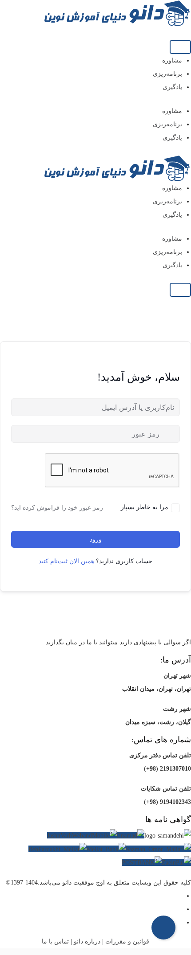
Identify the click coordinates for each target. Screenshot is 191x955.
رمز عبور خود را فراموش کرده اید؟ (57, 507)
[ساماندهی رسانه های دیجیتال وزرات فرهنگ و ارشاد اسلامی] (167, 835)
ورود (96, 539)
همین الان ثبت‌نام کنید (66, 561)
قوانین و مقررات (127, 941)
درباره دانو (87, 941)
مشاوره (172, 60)
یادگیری (172, 87)
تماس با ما (55, 941)
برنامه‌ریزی (167, 73)
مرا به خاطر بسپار (144, 507)
